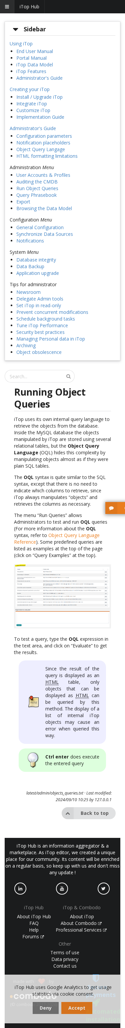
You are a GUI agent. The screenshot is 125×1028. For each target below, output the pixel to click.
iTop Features (31, 71)
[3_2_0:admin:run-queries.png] (62, 627)
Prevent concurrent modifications (52, 312)
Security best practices (40, 332)
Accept (76, 1008)
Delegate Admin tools (39, 299)
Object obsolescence (39, 352)
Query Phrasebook (36, 195)
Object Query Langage (40, 149)
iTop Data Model (34, 64)
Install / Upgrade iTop (39, 97)
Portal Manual (31, 58)
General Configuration (40, 227)
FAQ (34, 923)
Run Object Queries (37, 188)
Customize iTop (33, 110)
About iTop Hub (34, 916)
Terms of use (64, 952)
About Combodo (79, 923)
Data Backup (30, 266)
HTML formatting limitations (47, 156)
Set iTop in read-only (38, 305)
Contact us (65, 966)
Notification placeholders (43, 142)
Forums (31, 936)
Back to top (95, 813)
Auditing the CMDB (37, 181)
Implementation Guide (40, 117)
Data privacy (64, 959)
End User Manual (34, 51)
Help (34, 930)
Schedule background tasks (45, 319)
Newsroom (28, 292)
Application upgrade (37, 273)
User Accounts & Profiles (43, 175)
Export (23, 201)
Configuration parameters (44, 136)
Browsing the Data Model (44, 208)
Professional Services (79, 930)
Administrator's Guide (39, 78)
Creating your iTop (30, 89)
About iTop (82, 916)
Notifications (30, 240)
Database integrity (36, 259)
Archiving (26, 345)
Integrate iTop (31, 103)
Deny (46, 1008)
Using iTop (21, 43)
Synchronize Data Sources (44, 234)
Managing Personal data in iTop (50, 339)
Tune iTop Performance (42, 325)
